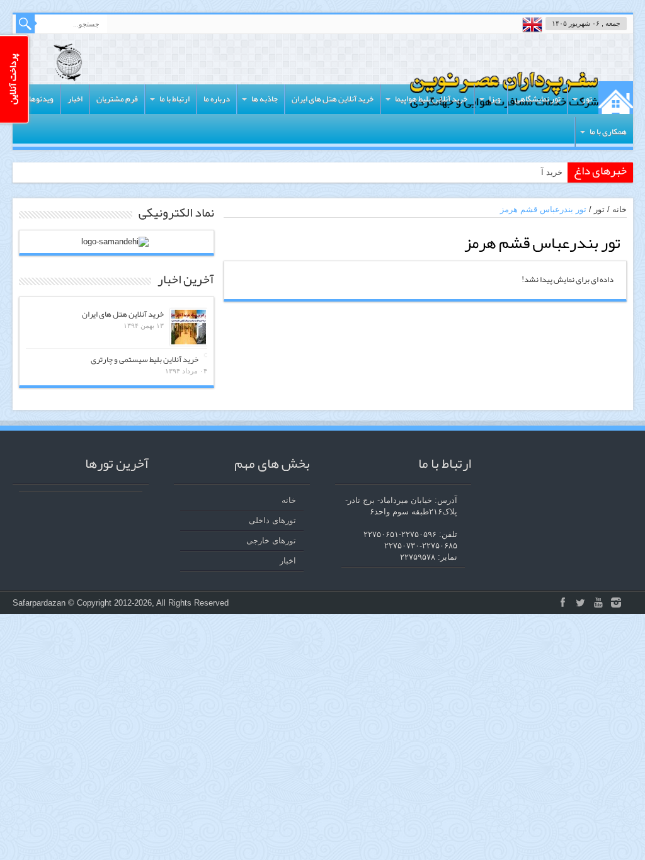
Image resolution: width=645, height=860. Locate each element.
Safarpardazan (39, 603)
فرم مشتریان (117, 99)
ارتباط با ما (174, 99)
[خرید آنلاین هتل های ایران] (188, 327)
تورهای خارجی (271, 540)
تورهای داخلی (272, 520)
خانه (615, 97)
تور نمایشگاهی (538, 99)
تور (587, 99)
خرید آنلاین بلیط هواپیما (431, 99)
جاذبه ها (264, 99)
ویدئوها (41, 99)
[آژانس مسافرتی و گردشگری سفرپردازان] (68, 72)
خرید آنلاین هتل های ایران (333, 99)
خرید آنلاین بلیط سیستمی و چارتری (144, 359)
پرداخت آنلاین (12, 79)
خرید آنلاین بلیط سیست (520, 172)
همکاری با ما (608, 131)
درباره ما (216, 99)
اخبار (75, 99)
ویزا (495, 99)
